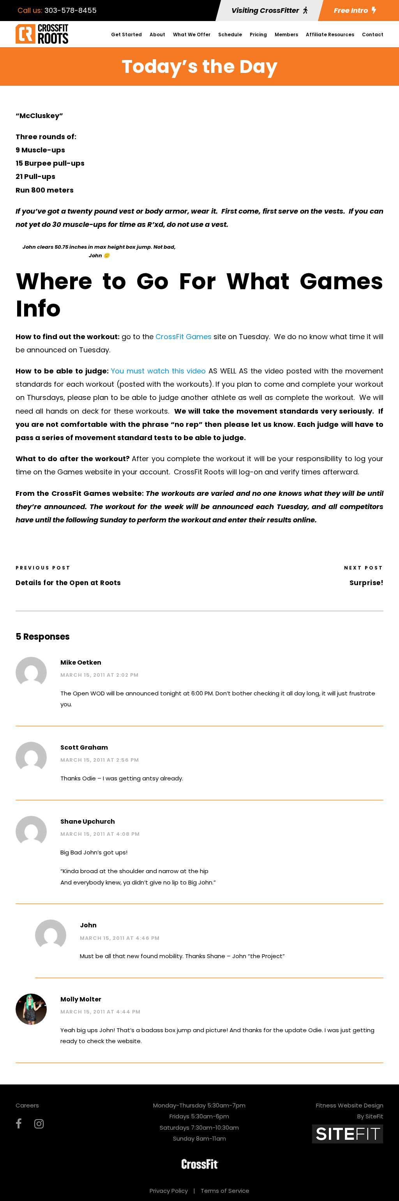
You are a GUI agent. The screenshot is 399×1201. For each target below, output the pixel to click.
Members (286, 34)
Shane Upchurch (87, 821)
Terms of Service (225, 1191)
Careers (27, 1105)
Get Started (126, 34)
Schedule (230, 34)
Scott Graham (84, 747)
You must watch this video (158, 371)
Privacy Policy (169, 1191)
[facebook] (19, 1124)
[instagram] (39, 1124)
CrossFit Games (183, 336)
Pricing (258, 34)
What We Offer (191, 34)
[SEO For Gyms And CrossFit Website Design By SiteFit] (347, 1133)
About (157, 34)
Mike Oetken (80, 662)
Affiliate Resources (330, 34)
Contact (372, 34)
